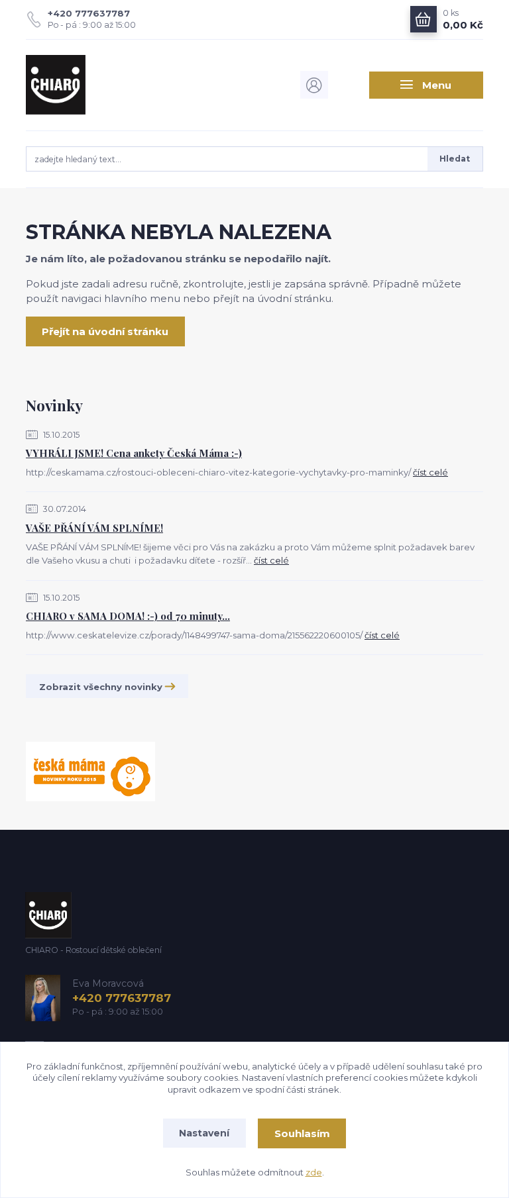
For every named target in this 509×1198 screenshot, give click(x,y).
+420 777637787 (89, 13)
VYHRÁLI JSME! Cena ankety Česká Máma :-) (134, 453)
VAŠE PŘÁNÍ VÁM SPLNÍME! (94, 527)
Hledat (454, 159)
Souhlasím (302, 1133)
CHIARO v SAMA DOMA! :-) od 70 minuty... (128, 616)
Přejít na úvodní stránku (105, 331)
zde (314, 1172)
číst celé (430, 472)
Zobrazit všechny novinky (100, 686)
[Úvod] (94, 85)
